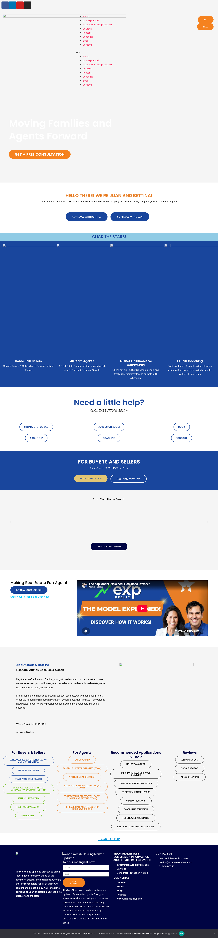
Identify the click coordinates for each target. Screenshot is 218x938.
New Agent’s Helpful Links (97, 24)
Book (85, 40)
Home (86, 16)
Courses (87, 28)
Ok (181, 933)
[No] (214, 933)
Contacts (87, 44)
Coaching (88, 36)
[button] (109, 52)
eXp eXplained (91, 20)
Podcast (87, 32)
